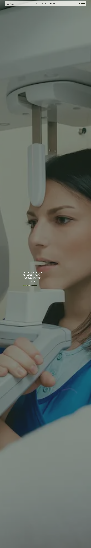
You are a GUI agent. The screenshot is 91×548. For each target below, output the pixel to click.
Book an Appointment (27, 285)
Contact (54, 3)
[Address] (79, 3)
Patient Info (46, 3)
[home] (14, 3)
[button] (37, 3)
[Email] (84, 3)
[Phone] (82, 3)
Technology (50, 3)
